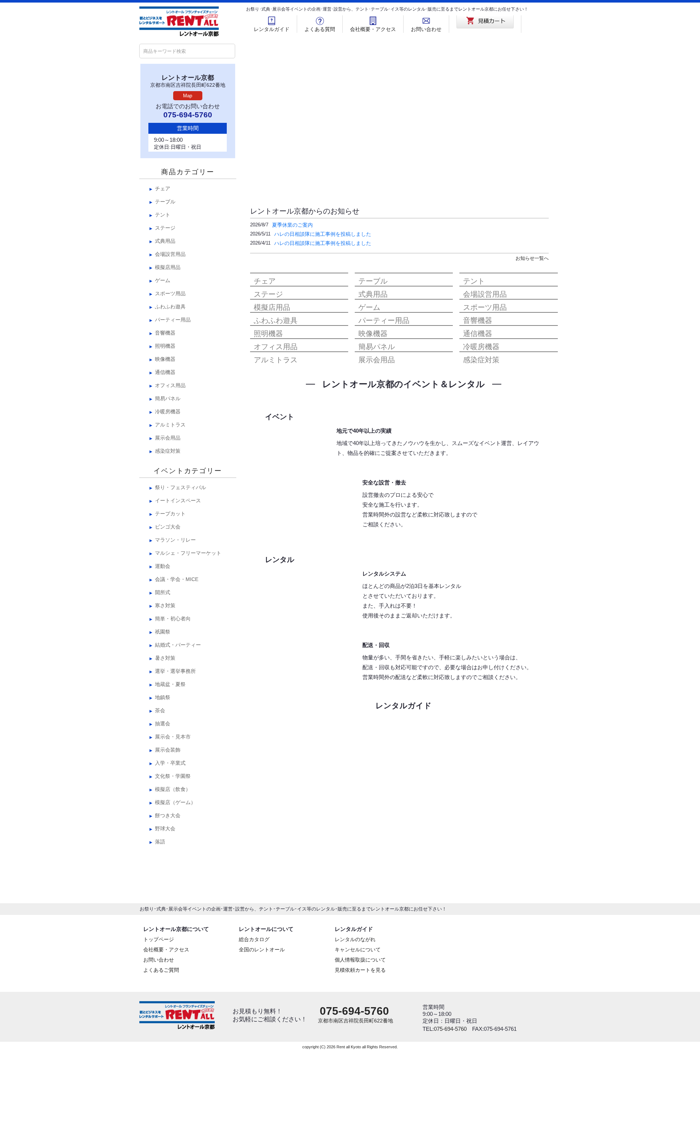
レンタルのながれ (355, 1033)
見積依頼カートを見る (360, 1064)
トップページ (158, 1033)
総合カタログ (254, 1033)
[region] (403, 117)
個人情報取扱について (360, 1054)
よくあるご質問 (161, 1064)
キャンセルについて (358, 1043)
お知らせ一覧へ (532, 258)
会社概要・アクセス (373, 29)
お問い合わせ (426, 29)
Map (187, 95)
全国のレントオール (262, 1043)
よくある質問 (319, 29)
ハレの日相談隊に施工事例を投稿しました (322, 234)
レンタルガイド (271, 29)
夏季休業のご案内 (292, 225)
